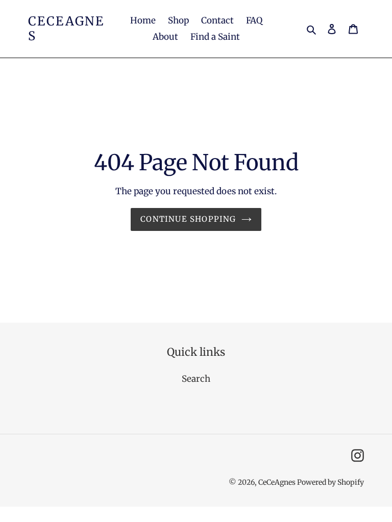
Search (196, 378)
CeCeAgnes (66, 29)
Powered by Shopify (330, 482)
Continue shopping (188, 219)
